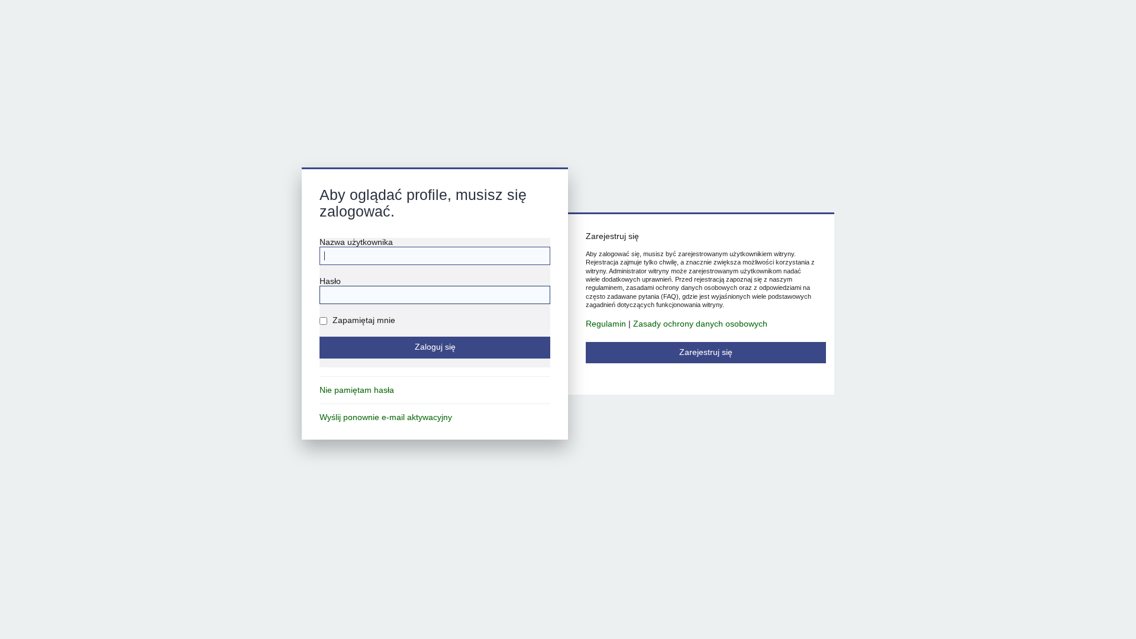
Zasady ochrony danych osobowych (700, 324)
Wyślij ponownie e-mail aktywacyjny (386, 417)
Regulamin (606, 324)
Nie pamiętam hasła (357, 390)
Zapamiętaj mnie (362, 320)
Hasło (330, 281)
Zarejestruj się (705, 352)
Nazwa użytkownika (356, 242)
